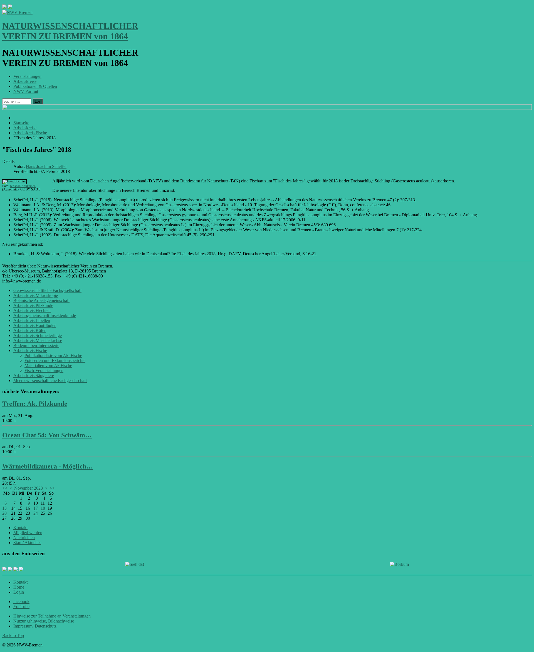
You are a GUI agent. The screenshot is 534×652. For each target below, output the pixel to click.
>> (52, 488)
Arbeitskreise (24, 81)
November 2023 (28, 488)
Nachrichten (24, 537)
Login (18, 592)
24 (35, 513)
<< (4, 488)
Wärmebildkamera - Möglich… (47, 466)
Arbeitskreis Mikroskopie (35, 295)
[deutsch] (10, 7)
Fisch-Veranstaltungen (43, 370)
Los (38, 101)
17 (35, 508)
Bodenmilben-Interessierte (36, 345)
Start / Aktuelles (27, 542)
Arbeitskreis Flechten (32, 310)
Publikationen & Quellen (35, 86)
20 (4, 513)
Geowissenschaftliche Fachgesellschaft (47, 290)
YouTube (21, 606)
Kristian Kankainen (23, 186)
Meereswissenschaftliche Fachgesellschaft (50, 380)
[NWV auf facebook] (5, 569)
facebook (21, 601)
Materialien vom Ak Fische (48, 365)
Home (18, 587)
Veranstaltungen (27, 76)
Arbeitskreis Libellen (31, 320)
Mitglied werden (27, 532)
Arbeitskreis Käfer (29, 330)
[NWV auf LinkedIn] (16, 569)
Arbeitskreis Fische (30, 350)
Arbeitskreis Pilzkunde (33, 305)
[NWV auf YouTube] (21, 569)
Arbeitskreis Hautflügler (34, 325)
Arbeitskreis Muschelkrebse (37, 340)
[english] (4, 7)
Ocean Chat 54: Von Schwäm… (47, 435)
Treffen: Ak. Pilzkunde (34, 403)
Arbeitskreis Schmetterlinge (37, 335)
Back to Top (13, 635)
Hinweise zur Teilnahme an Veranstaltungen (52, 616)
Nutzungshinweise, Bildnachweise (43, 621)
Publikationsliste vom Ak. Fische (53, 355)
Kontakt (20, 527)
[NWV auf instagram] (10, 569)
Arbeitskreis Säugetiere (33, 375)
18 (43, 508)
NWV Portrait (25, 91)
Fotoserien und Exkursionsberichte (54, 360)
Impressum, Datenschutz (34, 626)
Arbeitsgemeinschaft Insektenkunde (44, 315)
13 (4, 508)
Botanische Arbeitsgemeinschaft (41, 300)
